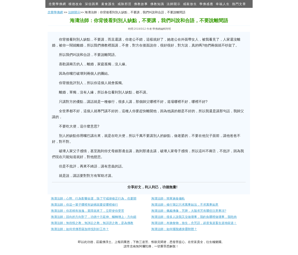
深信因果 (92, 4)
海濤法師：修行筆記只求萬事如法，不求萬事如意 (184, 204)
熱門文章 (239, 4)
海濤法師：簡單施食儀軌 (168, 198)
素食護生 (108, 4)
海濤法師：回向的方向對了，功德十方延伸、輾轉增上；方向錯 (93, 217)
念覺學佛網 (57, 4)
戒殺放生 (190, 4)
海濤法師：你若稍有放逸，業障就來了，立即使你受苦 (87, 210)
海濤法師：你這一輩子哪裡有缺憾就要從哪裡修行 (84, 204)
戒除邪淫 (125, 4)
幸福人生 (223, 4)
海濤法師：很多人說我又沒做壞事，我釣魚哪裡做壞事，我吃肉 (194, 217)
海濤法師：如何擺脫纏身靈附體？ (174, 229)
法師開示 (174, 4)
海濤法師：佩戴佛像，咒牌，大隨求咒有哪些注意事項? (188, 210)
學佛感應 (206, 4)
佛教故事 (141, 4)
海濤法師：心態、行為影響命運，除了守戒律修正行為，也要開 (93, 198)
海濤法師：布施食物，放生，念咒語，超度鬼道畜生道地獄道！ (194, 223)
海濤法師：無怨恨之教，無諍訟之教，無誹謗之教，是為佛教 (92, 223)
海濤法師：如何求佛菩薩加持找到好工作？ (80, 229)
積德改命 (75, 4)
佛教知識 (157, 4)
